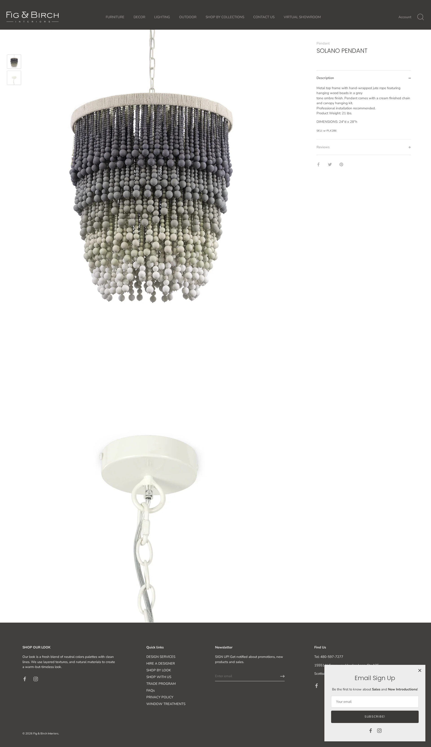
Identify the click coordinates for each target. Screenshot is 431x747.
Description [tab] (325, 78)
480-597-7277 (331, 656)
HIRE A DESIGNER (160, 663)
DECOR (139, 17)
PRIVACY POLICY (159, 697)
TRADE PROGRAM (161, 683)
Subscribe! (375, 717)
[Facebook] (370, 730)
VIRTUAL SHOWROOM (302, 17)
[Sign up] (282, 676)
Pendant (323, 43)
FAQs (150, 690)
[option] (14, 62)
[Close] (420, 670)
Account (404, 17)
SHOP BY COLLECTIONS (225, 17)
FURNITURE (115, 17)
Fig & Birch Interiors (45, 734)
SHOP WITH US (158, 677)
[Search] (420, 17)
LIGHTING (162, 17)
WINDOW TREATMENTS (165, 704)
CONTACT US (264, 17)
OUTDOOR (187, 17)
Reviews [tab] (323, 147)
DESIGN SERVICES (160, 656)
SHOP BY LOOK (158, 670)
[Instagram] (379, 730)
